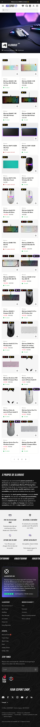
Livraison (24, 612)
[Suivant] (37, 2)
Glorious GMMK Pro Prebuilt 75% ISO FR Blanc (28, 245)
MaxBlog (4, 612)
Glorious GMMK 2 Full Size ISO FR (28, 278)
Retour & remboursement (29, 615)
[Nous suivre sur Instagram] (17, 697)
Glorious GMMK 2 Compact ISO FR (8, 312)
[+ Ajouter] (17, 74)
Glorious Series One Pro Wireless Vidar (29, 411)
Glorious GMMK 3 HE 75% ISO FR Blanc (28, 82)
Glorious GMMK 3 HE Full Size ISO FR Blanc (10, 82)
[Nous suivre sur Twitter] (12, 697)
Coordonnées (18, 714)
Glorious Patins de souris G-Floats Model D (10, 411)
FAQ (23, 606)
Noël (3, 644)
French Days (5, 638)
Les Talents (5, 619)
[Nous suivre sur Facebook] (8, 697)
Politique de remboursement (8, 713)
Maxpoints (4, 622)
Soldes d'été (5, 651)
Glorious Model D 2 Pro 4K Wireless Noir (29, 312)
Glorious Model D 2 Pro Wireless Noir (10, 344)
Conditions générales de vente (30, 714)
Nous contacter (26, 619)
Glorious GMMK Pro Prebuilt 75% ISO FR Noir (9, 279)
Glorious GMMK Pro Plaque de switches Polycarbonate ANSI (28, 345)
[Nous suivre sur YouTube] (22, 697)
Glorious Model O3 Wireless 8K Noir (27, 179)
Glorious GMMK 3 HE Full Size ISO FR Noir (28, 114)
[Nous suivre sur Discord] (3, 697)
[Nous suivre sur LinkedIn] (31, 697)
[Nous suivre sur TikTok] (27, 697)
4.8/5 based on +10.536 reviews (24, 594)
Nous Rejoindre (6, 625)
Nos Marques (5, 615)
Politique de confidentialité (23, 713)
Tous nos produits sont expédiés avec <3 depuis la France (16, 721)
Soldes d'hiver (6, 648)
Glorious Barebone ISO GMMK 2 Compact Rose (10, 379)
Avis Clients (5, 609)
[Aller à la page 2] (26, 459)
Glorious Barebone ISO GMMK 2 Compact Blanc (29, 443)
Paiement (24, 609)
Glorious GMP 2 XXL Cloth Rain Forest (9, 179)
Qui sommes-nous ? (7, 606)
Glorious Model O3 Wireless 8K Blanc (9, 211)
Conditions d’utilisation (7, 714)
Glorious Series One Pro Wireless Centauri (10, 443)
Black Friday (5, 641)
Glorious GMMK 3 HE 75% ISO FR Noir (9, 114)
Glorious (5, 79)
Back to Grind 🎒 (6, 635)
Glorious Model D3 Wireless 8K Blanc (27, 211)
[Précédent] (2, 2)
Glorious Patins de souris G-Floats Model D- (29, 379)
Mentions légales (8, 716)
